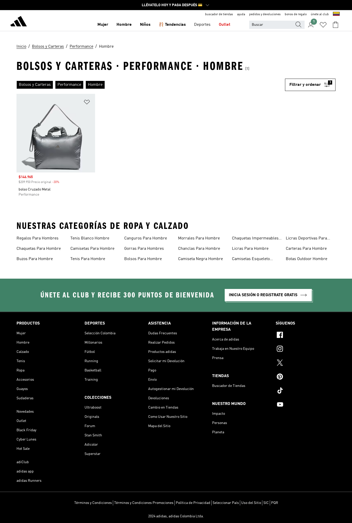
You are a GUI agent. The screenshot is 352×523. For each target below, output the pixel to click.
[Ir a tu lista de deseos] (323, 25)
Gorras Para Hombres (144, 249)
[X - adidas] (306, 363)
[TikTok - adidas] (306, 391)
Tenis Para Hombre (87, 259)
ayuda (241, 14)
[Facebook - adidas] (306, 336)
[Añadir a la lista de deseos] (87, 103)
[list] (150, 85)
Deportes (202, 25)
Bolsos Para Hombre (143, 259)
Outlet (224, 25)
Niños (145, 25)
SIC (266, 503)
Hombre (124, 25)
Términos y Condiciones (93, 503)
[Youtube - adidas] (306, 405)
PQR (274, 503)
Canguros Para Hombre (145, 238)
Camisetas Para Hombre (92, 249)
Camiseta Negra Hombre (200, 259)
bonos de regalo (296, 14)
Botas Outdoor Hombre (306, 259)
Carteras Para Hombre (306, 249)
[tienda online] (18, 22)
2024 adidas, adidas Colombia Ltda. (176, 516)
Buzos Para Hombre (34, 259)
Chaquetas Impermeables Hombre (255, 239)
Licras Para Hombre (250, 249)
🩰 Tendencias (172, 25)
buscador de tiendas (219, 14)
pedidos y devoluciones (265, 14)
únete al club (320, 14)
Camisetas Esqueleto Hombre (251, 259)
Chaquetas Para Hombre (38, 249)
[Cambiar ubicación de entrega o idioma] (336, 14)
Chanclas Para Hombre (199, 249)
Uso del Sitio (251, 503)
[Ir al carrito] (335, 25)
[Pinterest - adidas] (306, 377)
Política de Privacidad (193, 503)
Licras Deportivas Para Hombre (306, 239)
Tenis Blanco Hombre (89, 238)
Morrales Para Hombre (199, 238)
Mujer (102, 25)
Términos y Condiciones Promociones (143, 503)
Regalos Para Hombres (37, 238)
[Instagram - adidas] (306, 349)
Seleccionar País (226, 503)
